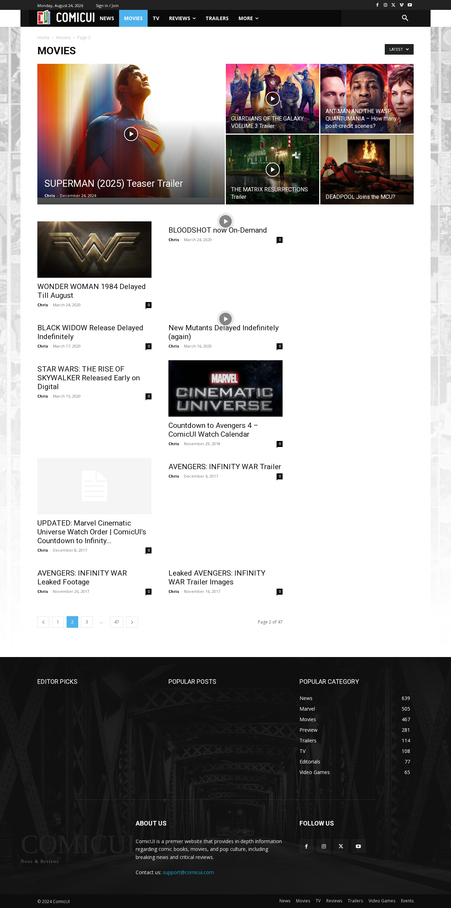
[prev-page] (43, 622)
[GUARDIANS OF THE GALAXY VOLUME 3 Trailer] (272, 99)
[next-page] (132, 622)
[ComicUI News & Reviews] (66, 17)
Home (43, 38)
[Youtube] (410, 5)
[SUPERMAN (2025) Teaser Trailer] (131, 131)
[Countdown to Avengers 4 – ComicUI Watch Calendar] (225, 388)
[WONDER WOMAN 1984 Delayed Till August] (94, 249)
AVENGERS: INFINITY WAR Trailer (224, 466)
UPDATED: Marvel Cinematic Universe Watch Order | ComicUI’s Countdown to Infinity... (91, 532)
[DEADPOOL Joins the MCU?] (367, 169)
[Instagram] (386, 5)
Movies (63, 38)
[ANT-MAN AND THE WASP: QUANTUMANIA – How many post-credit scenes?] (367, 99)
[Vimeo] (401, 5)
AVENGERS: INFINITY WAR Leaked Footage (82, 577)
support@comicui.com (188, 872)
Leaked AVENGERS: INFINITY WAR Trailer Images (216, 577)
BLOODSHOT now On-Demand (217, 230)
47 (116, 622)
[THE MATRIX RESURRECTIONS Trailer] (272, 169)
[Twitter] (394, 5)
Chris (49, 195)
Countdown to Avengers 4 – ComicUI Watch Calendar (213, 429)
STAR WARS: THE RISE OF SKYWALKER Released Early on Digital (88, 378)
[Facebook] (377, 5)
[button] (405, 18)
